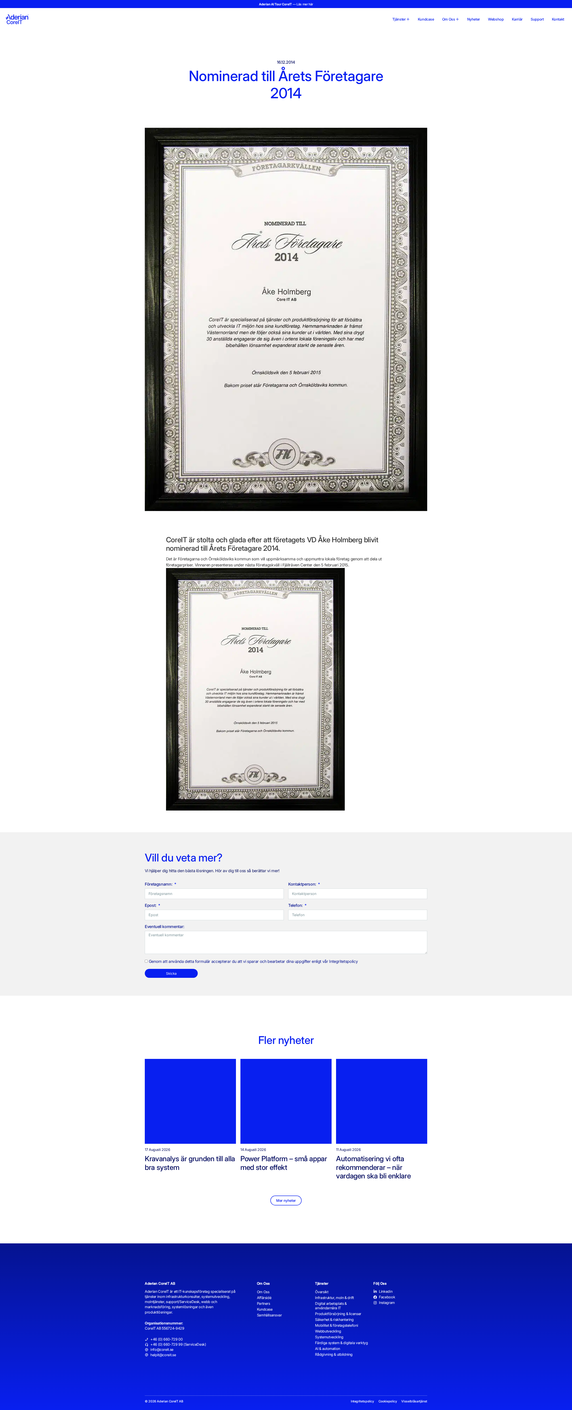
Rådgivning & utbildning (334, 1354)
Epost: (151, 905)
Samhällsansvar (269, 1315)
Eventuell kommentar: (164, 927)
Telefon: (296, 905)
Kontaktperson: (302, 884)
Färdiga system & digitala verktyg (341, 1343)
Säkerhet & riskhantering (334, 1319)
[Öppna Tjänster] (408, 19)
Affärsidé (264, 1297)
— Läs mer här (286, 4)
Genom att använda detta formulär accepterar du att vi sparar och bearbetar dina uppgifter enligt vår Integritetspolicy (253, 961)
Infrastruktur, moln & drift (334, 1297)
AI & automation (327, 1348)
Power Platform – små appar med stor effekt (283, 1162)
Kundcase (265, 1309)
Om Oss (263, 1292)
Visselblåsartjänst (414, 1401)
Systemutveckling (329, 1337)
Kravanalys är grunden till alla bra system (190, 1162)
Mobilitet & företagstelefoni (336, 1325)
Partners (263, 1303)
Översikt (321, 1292)
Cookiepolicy (388, 1401)
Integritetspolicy (362, 1401)
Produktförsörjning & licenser (338, 1314)
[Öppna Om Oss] (457, 19)
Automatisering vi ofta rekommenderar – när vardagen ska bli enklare (374, 1167)
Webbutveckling (328, 1331)
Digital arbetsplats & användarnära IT (331, 1305)
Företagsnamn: (159, 884)
